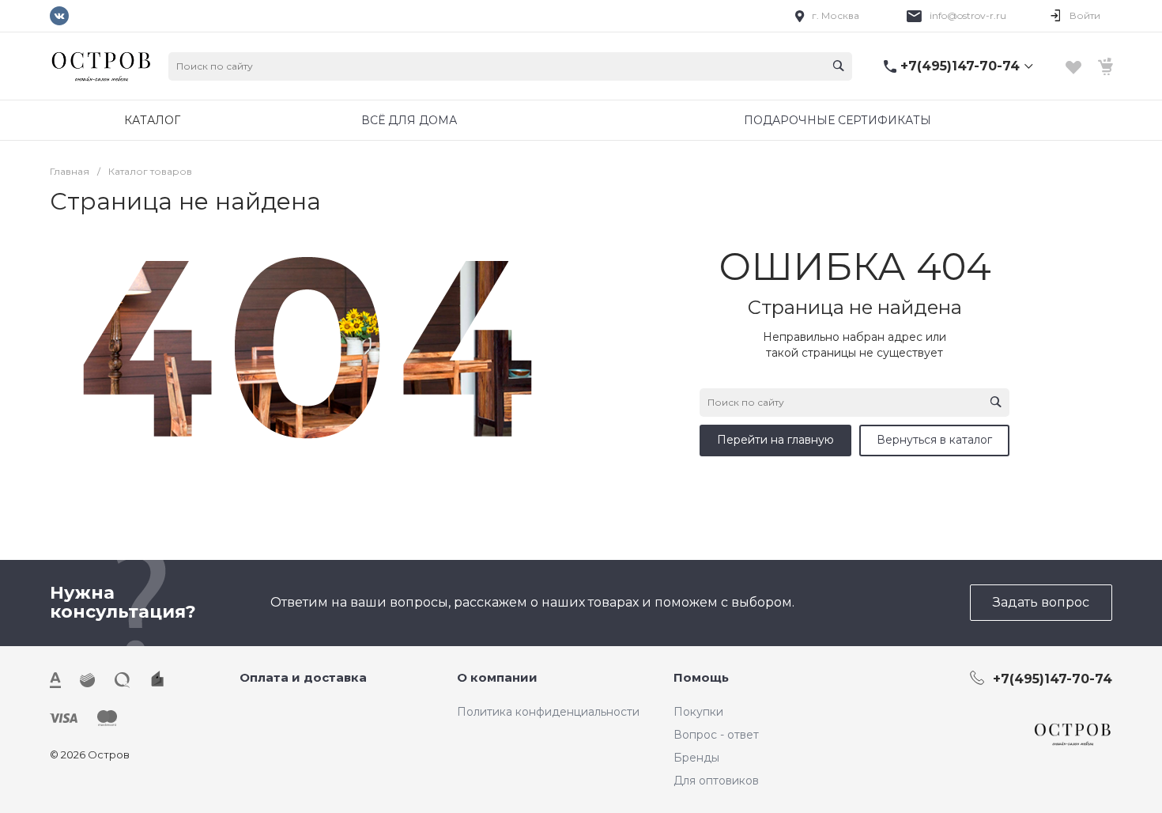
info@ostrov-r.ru (968, 15)
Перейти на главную (775, 440)
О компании (497, 677)
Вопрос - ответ (716, 735)
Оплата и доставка (303, 677)
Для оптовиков (716, 780)
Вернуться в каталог (934, 440)
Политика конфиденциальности (548, 712)
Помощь (701, 677)
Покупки (698, 712)
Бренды (696, 758)
